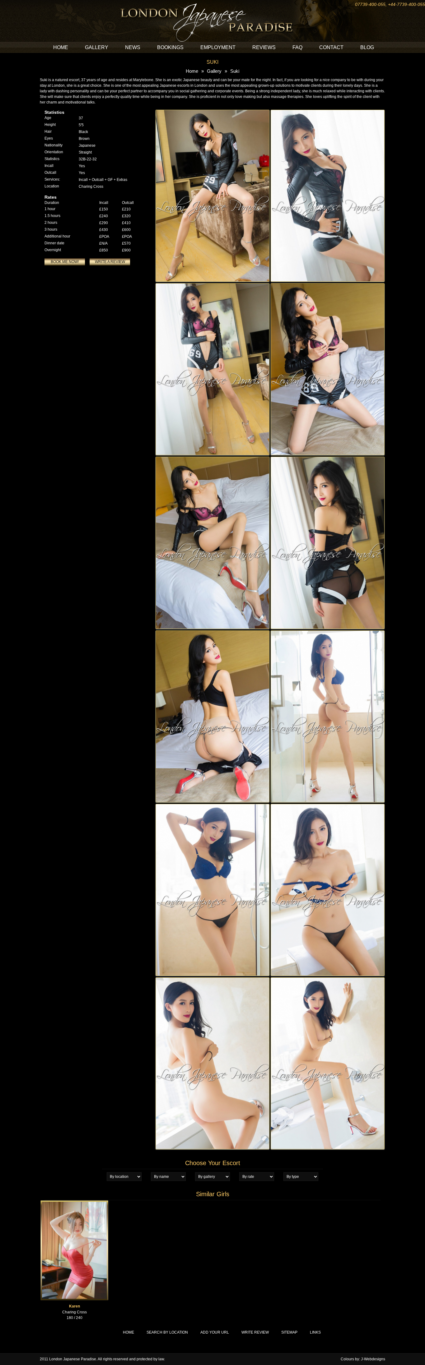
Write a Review (110, 262)
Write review (255, 1332)
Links (315, 1332)
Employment (218, 47)
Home (60, 47)
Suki (234, 71)
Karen (74, 1306)
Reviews (264, 47)
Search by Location (167, 1332)
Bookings (170, 47)
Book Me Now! (65, 262)
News (132, 47)
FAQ (297, 47)
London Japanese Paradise (72, 1359)
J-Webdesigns (373, 1359)
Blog (367, 47)
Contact (331, 47)
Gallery (96, 47)
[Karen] (74, 1203)
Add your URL (214, 1332)
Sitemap (289, 1332)
